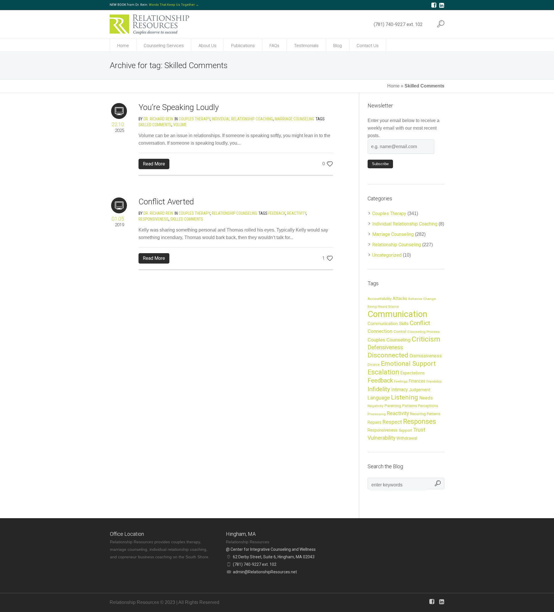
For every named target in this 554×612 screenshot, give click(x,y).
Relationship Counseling (234, 213)
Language (379, 398)
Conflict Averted (166, 201)
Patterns (409, 405)
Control (400, 331)
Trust (419, 430)
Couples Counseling (389, 340)
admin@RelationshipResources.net (265, 572)
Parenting (393, 405)
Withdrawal (406, 438)
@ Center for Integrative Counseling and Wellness (271, 549)
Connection (380, 331)
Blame (393, 307)
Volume (180, 124)
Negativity (375, 406)
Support (405, 430)
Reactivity (296, 213)
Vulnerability (381, 438)
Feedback (276, 213)
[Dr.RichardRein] (441, 5)
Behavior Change (422, 299)
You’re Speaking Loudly (178, 107)
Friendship (433, 381)
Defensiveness (385, 347)
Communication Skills (388, 323)
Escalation (383, 372)
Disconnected (388, 355)
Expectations (412, 373)
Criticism (426, 339)
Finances (417, 381)
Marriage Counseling (294, 119)
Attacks (400, 298)
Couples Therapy (194, 119)
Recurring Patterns (425, 414)
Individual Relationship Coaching (242, 119)
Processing (377, 414)
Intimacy (399, 389)
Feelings (401, 381)
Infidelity (379, 389)
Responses (419, 421)
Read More (154, 164)
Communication (397, 314)
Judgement (419, 389)
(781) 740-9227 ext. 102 (398, 24)
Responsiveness (153, 219)
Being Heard (377, 307)
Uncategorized (387, 255)
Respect (392, 422)
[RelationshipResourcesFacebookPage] (434, 5)
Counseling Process (423, 332)
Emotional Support (408, 363)
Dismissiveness (425, 356)
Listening (404, 397)
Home (393, 85)
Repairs (374, 422)
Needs (426, 398)
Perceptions (428, 406)
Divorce (374, 365)
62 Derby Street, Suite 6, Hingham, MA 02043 (274, 557)
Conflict (420, 323)
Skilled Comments (154, 124)
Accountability (380, 298)
